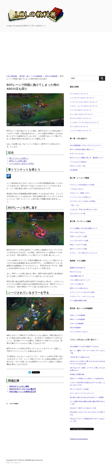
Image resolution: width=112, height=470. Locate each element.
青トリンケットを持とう (19, 158)
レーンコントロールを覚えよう (80, 197)
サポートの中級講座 (77, 323)
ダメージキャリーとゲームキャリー (82, 393)
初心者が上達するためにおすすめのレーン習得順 (87, 397)
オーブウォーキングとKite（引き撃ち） (83, 201)
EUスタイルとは (75, 272)
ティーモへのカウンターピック (80, 110)
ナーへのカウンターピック (79, 94)
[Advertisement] (56, 48)
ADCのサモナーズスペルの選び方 (22, 389)
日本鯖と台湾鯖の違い (77, 374)
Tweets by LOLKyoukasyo (79, 439)
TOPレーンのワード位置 (78, 236)
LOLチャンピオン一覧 (77, 166)
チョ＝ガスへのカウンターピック (81, 114)
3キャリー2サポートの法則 (79, 389)
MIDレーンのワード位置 (78, 245)
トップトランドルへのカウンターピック (83, 102)
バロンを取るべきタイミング (80, 280)
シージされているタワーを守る (21, 163)
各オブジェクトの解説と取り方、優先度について (87, 158)
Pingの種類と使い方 (77, 276)
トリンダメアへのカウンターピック (82, 98)
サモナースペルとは (77, 153)
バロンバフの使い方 (77, 284)
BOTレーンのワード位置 (78, 249)
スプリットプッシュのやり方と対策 (82, 292)
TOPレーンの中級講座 (77, 315)
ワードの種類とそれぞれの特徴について (83, 228)
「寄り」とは (74, 205)
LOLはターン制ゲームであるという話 (83, 408)
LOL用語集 (73, 170)
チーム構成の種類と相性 (78, 300)
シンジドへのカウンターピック (80, 130)
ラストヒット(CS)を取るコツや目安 (82, 185)
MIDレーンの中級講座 (77, 319)
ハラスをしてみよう (77, 189)
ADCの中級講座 (51, 76)
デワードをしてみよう (77, 232)
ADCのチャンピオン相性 (19, 386)
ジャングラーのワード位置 (79, 240)
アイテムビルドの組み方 (78, 162)
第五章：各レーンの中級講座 (30, 76)
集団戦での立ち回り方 (77, 268)
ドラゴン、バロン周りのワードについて (83, 253)
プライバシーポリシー (13, 463)
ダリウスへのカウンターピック (80, 118)
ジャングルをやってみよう (79, 332)
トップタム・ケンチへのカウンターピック (84, 122)
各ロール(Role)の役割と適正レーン (82, 149)
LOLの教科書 (12, 76)
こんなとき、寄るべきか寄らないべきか (83, 209)
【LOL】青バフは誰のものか (80, 357)
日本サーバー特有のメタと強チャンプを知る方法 (87, 378)
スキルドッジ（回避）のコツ (80, 193)
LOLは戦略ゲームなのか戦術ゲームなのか (84, 346)
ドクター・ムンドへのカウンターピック (83, 106)
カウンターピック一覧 (77, 213)
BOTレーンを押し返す (18, 161)
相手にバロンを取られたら (79, 288)
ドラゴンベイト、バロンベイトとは (82, 296)
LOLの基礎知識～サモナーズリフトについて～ (86, 145)
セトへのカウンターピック (79, 126)
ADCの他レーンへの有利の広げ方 (22, 392)
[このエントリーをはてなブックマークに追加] (30, 373)
